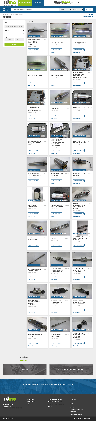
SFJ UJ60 (53, 238)
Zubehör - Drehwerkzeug (55, 399)
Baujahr (6, 37)
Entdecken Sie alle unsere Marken (70, 369)
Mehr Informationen (88, 16)
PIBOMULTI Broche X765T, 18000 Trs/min (57, 206)
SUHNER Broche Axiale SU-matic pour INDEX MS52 (80, 238)
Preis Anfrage (31, 52)
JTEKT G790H (54, 108)
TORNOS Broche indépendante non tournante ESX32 (79, 302)
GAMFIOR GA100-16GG (57, 42)
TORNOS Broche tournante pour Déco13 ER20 (56, 302)
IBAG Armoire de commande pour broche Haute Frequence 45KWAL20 (79, 75)
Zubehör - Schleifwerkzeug (34, 36)
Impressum (73, 412)
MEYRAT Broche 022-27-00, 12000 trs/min (79, 108)
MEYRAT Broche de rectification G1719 (79, 142)
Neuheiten (24, 369)
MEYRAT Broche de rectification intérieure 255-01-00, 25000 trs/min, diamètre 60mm (57, 142)
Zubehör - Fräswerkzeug (55, 401)
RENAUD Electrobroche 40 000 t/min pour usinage (79, 206)
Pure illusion (88, 418)
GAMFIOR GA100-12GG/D (35, 75)
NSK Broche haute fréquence (79, 174)
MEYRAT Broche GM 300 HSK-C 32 (57, 174)
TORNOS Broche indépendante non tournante (79, 270)
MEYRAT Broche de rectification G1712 (34, 174)
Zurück (91, 14)
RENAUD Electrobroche (33, 238)
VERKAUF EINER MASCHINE (61, 3)
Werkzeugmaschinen (25, 2)
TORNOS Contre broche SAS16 (56, 335)
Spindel (42, 36)
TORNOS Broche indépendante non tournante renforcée (34, 302)
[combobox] (65, 9)
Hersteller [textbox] (75, 9)
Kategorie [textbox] (63, 9)
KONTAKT (71, 3)
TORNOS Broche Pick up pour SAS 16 (34, 270)
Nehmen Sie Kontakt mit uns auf (48, 389)
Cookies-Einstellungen (76, 414)
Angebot (58, 1)
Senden (14, 44)
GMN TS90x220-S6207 (57, 75)
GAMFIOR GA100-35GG (79, 42)
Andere (50, 406)
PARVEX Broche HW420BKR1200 (33, 206)
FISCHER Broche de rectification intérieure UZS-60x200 (34, 42)
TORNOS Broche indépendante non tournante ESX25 (57, 270)
